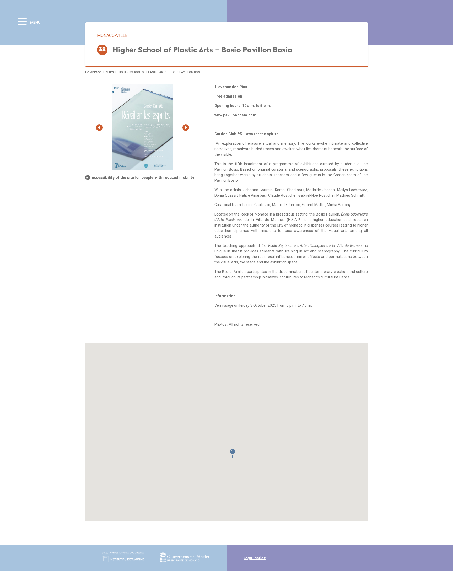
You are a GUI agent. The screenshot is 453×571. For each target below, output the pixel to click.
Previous (99, 129)
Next (186, 129)
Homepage (93, 72)
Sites (110, 72)
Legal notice (255, 558)
